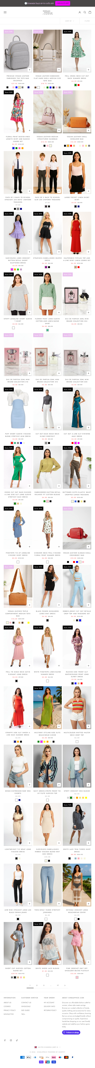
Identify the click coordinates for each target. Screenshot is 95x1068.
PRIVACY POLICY (10, 1010)
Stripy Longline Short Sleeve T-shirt (18, 320)
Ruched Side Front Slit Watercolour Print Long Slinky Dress (77, 674)
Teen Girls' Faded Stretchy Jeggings (47, 911)
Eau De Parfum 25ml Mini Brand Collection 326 (77, 320)
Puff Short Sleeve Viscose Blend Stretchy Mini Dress (18, 435)
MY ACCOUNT (49, 1002)
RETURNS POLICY (50, 1010)
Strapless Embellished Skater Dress (47, 259)
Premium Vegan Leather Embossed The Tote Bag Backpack (18, 78)
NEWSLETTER (9, 1014)
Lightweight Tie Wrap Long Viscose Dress (18, 850)
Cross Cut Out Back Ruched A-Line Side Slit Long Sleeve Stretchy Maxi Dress (18, 494)
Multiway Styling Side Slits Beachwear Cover (47, 734)
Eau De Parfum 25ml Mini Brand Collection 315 (18, 380)
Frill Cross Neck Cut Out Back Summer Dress (77, 77)
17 (58, 985)
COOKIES (7, 1006)
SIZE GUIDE (25, 1010)
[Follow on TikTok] (17, 1040)
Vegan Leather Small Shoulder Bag (77, 138)
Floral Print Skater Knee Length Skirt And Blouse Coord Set (18, 139)
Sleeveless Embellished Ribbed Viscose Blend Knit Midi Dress (47, 851)
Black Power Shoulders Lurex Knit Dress (47, 612)
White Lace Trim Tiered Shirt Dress (77, 850)
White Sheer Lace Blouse (48, 968)
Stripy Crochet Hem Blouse (77, 791)
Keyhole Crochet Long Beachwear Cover (77, 911)
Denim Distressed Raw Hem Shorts (18, 792)
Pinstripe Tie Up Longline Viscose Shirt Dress (18, 554)
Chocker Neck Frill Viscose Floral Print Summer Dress (47, 554)
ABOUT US (7, 1002)
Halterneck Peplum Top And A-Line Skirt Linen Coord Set (77, 259)
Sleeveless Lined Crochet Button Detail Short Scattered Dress (18, 260)
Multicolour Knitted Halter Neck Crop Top (77, 734)
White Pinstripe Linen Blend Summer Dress (47, 673)
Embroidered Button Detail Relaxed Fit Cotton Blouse (47, 493)
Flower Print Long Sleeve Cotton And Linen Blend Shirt (47, 321)
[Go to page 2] (64, 985)
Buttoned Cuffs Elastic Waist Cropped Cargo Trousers (77, 493)
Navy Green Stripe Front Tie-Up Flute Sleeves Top (47, 792)
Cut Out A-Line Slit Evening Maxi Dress (77, 435)
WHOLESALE (26, 1006)
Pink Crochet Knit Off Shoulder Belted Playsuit (77, 969)
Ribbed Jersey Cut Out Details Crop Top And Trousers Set (77, 612)
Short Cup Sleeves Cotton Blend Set (18, 969)
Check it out (63, 3)
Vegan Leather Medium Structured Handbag (47, 138)
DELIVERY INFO (49, 1006)
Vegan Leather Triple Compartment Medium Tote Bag (18, 613)
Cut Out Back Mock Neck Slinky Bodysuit (47, 435)
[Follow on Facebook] (5, 1040)
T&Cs (23, 1014)
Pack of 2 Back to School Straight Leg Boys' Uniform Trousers (18, 199)
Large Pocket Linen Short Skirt (77, 198)
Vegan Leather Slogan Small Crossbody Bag (77, 554)
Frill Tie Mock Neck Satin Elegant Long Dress (18, 673)
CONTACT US (26, 1002)
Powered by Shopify (56, 1052)
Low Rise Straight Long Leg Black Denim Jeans (18, 911)
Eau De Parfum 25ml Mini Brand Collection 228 (77, 380)
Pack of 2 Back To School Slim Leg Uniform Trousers (47, 198)
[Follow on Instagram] (11, 1040)
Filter (87, 21)
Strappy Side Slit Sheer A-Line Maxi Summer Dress (18, 734)
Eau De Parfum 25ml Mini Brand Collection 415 (47, 380)
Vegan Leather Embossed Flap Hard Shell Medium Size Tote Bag (47, 78)
